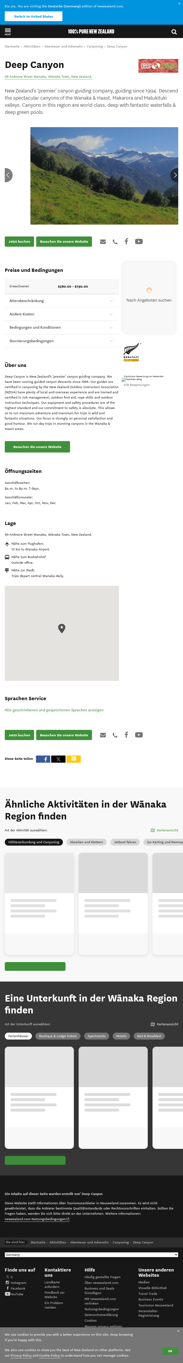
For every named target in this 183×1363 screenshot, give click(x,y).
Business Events (150, 1299)
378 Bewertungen (137, 385)
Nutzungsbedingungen (102, 1309)
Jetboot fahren (125, 842)
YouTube (17, 1294)
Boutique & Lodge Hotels (58, 1036)
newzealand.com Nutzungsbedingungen (37, 1219)
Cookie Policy (49, 1355)
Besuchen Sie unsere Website (64, 241)
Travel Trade (147, 1294)
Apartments (97, 1036)
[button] (8, 32)
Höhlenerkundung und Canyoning (33, 842)
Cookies (91, 1321)
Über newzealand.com (101, 1283)
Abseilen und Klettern (86, 842)
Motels (121, 1036)
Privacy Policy (21, 1355)
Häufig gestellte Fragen (103, 1277)
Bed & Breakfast (149, 1036)
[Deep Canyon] (158, 66)
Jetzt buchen (19, 241)
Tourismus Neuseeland (155, 1305)
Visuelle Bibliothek (152, 1288)
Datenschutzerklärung (101, 1315)
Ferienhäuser (18, 1036)
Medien (144, 1282)
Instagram (18, 1283)
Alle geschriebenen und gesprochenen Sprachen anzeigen (54, 710)
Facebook (18, 1288)
